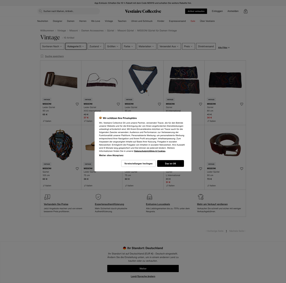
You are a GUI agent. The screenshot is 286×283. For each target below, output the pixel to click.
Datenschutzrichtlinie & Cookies (149, 151)
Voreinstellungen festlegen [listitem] (138, 163)
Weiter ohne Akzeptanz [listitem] (111, 155)
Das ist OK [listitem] (170, 163)
